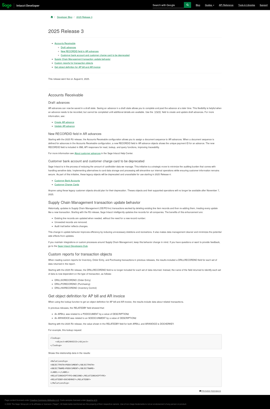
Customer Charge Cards (67, 184)
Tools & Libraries (246, 5)
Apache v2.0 (91, 400)
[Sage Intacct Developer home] (52, 17)
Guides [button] (209, 5)
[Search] (187, 5)
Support (264, 5)
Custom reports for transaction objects (74, 62)
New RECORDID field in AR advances (80, 51)
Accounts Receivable (65, 43)
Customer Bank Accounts (67, 180)
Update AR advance (65, 126)
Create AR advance (64, 122)
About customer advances (88, 153)
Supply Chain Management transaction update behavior (82, 59)
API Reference (226, 5)
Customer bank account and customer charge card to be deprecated (95, 55)
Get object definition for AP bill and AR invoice (77, 67)
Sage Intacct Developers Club (73, 246)
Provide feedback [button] (211, 391)
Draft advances (68, 47)
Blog (198, 5)
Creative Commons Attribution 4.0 (44, 400)
